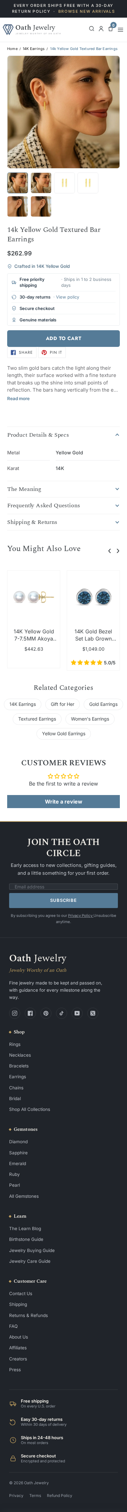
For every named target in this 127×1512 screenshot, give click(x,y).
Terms (35, 1495)
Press (15, 1369)
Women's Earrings (90, 719)
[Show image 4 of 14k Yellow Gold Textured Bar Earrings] (88, 182)
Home (12, 49)
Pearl (14, 1185)
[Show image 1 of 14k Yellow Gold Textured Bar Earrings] (17, 182)
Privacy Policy (80, 915)
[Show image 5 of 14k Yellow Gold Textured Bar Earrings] (17, 206)
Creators (18, 1358)
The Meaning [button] (24, 489)
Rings (15, 1044)
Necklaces (20, 1055)
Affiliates (18, 1347)
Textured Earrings (37, 719)
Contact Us (20, 1293)
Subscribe (63, 900)
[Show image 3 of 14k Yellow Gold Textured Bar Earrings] (64, 182)
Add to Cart (63, 338)
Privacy (16, 1495)
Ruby (14, 1174)
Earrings (17, 1076)
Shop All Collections (29, 1109)
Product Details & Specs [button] (38, 435)
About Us (18, 1337)
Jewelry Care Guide (29, 1261)
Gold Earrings (103, 704)
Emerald (17, 1163)
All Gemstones (24, 1196)
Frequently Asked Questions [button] (43, 505)
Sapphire (18, 1152)
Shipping (18, 1304)
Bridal (15, 1098)
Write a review (63, 801)
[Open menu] (120, 30)
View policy (67, 297)
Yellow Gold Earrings (63, 733)
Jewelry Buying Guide (32, 1250)
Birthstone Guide (26, 1239)
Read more (18, 398)
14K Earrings (34, 49)
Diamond (18, 1141)
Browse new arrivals (86, 11)
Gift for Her (62, 704)
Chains (16, 1087)
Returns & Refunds (28, 1315)
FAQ (13, 1326)
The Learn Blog (25, 1228)
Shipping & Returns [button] (32, 522)
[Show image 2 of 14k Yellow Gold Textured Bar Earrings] (41, 182)
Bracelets (19, 1065)
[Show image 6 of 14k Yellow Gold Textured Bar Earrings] (41, 206)
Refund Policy (59, 1495)
